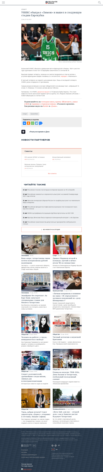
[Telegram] (36, 123)
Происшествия (58, 291)
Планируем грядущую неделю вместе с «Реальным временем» (66, 378)
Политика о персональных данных (33, 457)
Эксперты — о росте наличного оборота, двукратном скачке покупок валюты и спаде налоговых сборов (35, 263)
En (56, 449)
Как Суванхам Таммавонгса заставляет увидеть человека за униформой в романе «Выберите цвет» (34, 341)
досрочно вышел (43, 92)
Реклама (24, 452)
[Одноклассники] (28, 123)
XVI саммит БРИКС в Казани (35, 158)
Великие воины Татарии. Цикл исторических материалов (35, 166)
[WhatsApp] (32, 123)
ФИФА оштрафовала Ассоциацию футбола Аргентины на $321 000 (48, 213)
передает (64, 76)
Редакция (24, 450)
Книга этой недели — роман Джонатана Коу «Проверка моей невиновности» (67, 340)
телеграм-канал (47, 102)
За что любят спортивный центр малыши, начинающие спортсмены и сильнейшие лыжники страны (66, 417)
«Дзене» (53, 106)
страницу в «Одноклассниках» (43, 104)
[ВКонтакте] (24, 123)
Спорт (24, 9)
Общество (24, 334)
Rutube (46, 106)
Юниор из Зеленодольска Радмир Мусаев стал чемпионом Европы (67, 262)
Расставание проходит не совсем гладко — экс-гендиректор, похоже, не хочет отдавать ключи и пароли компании (35, 417)
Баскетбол (34, 114)
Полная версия (26, 464)
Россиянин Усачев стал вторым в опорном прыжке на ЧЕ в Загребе (49, 190)
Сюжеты (28, 151)
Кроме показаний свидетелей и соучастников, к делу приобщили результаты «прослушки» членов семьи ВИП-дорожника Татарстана (67, 301)
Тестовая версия (27, 466)
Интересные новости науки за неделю (34, 379)
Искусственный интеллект (61, 158)
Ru (53, 449)
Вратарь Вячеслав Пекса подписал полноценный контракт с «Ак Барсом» (51, 217)
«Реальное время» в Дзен (39, 132)
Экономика (25, 255)
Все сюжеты (52, 173)
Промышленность (59, 409)
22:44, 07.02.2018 (26, 19)
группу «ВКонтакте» (63, 102)
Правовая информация (29, 455)
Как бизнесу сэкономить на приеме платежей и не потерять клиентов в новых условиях (34, 302)
